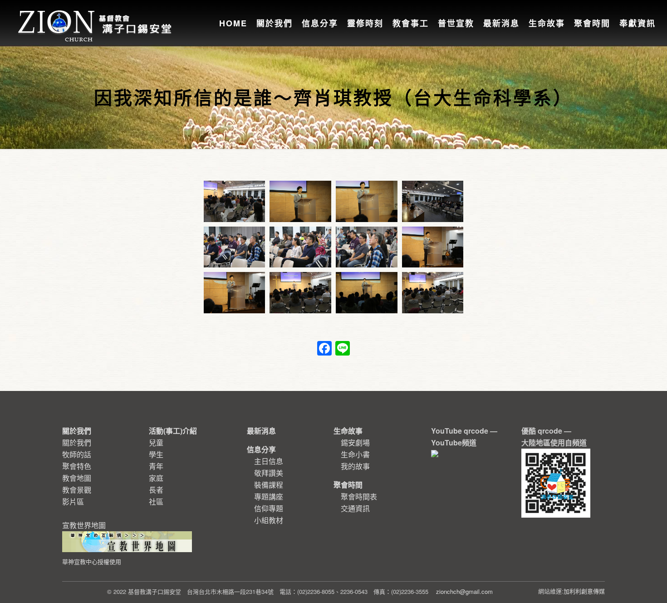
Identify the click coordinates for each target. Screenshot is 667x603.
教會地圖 (76, 478)
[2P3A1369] (433, 201)
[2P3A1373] (300, 247)
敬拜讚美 (268, 473)
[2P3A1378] (234, 292)
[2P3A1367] (300, 201)
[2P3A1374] (366, 247)
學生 (156, 454)
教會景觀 (76, 489)
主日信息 (268, 461)
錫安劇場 (355, 442)
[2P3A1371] (234, 247)
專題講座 (268, 496)
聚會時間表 (359, 496)
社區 (156, 501)
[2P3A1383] (433, 292)
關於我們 (76, 442)
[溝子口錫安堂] (96, 15)
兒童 (156, 442)
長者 (156, 489)
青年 (156, 466)
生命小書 (355, 454)
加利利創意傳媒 (584, 591)
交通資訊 (355, 508)
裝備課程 (268, 484)
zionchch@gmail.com (464, 591)
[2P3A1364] (234, 201)
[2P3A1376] (433, 247)
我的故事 (355, 466)
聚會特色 (76, 466)
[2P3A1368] (366, 201)
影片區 (73, 501)
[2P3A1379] (300, 292)
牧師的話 (76, 454)
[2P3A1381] (366, 292)
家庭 (156, 478)
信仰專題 (268, 508)
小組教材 (268, 520)
